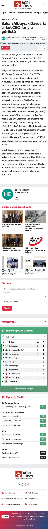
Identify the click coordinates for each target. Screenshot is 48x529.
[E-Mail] (17, 197)
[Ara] (44, 4)
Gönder (7, 308)
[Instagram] (28, 484)
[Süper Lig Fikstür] (45, 397)
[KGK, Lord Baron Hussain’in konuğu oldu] (12, 240)
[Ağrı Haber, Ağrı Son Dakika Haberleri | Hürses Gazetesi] (23, 5)
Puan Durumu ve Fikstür (13, 498)
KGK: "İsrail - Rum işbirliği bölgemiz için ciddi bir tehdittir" (35, 272)
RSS (6, 516)
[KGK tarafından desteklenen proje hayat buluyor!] (35, 240)
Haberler (5, 19)
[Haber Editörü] (7, 194)
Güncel (12, 13)
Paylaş (7, 47)
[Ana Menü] (3, 5)
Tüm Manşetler (33, 498)
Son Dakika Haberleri (12, 504)
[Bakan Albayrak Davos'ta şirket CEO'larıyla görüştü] (24, 43)
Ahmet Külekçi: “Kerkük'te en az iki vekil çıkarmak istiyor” (12, 272)
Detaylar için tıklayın (24, 389)
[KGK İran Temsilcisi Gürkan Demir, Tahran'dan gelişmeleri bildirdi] (35, 217)
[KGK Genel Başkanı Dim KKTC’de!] (12, 217)
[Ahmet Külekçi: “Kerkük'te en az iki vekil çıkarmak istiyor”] (12, 262)
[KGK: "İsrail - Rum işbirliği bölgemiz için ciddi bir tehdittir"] (35, 262)
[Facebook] (20, 484)
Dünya (37, 13)
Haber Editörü (21, 192)
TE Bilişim (29, 526)
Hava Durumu (10, 493)
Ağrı (4, 13)
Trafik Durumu (33, 493)
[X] (24, 484)
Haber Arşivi (32, 504)
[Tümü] (45, 322)
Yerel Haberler (25, 13)
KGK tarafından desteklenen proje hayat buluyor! (35, 250)
